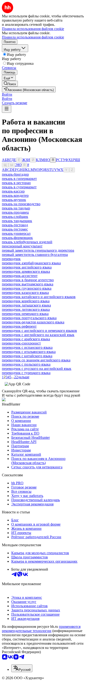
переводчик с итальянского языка (29, 352)
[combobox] (21, 668)
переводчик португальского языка (29, 318)
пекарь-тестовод (15, 225)
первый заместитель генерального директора (38, 250)
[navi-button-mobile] (6, 109)
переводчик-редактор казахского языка (33, 322)
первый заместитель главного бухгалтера (35, 255)
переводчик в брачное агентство (28, 280)
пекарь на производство (21, 204)
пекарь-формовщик (17, 238)
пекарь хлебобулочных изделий (27, 242)
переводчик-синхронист (21, 343)
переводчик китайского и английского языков (39, 297)
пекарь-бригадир (15, 174)
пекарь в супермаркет (19, 187)
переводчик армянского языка (26, 271)
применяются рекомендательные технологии (41, 629)
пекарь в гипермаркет (19, 179)
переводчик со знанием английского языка (36, 360)
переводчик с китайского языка (27, 356)
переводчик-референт (19, 326)
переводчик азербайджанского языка (31, 263)
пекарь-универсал (16, 233)
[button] (7, 94)
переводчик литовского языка (26, 309)
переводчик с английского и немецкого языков (39, 331)
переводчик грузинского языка (26, 288)
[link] (10, 84)
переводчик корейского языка (26, 301)
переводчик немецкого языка (25, 314)
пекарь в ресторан (16, 183)
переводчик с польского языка (26, 364)
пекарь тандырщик (17, 221)
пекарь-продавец (15, 212)
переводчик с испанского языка (27, 347)
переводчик (11, 259)
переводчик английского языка (27, 267)
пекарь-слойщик (15, 217)
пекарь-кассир (13, 191)
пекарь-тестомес (15, 229)
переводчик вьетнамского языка (27, 284)
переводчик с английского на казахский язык (38, 335)
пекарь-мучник (14, 200)
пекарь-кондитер (15, 195)
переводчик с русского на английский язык (36, 369)
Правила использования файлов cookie (33, 37)
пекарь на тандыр (16, 208)
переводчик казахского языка (25, 293)
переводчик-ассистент (20, 276)
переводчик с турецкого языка (26, 373)
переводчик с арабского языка (26, 339)
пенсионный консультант (22, 246)
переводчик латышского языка (26, 305)
